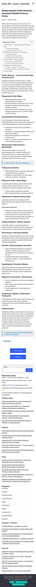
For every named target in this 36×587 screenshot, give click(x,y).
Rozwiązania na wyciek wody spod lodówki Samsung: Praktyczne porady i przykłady (18, 451)
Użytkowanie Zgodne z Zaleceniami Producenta (18, 69)
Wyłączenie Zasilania (12, 54)
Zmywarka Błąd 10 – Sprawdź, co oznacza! (15, 526)
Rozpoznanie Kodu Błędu (13, 48)
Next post (18, 357)
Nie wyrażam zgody (21, 582)
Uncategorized (6, 512)
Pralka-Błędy (7, 341)
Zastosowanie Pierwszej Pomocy (14, 50)
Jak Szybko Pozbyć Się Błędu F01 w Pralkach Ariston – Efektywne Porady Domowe (18, 542)
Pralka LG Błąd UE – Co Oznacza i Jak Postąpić (16, 571)
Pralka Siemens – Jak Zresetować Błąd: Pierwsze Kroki (17, 45)
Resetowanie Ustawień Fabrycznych (15, 57)
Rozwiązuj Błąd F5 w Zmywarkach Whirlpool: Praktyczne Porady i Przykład (15, 441)
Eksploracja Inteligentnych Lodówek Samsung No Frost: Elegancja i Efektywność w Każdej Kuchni (16, 480)
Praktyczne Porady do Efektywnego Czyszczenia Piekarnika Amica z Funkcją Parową (16, 461)
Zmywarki (5, 519)
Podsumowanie (8, 71)
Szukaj (5, 367)
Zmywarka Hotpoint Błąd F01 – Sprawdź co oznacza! (17, 539)
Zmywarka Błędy (7, 515)
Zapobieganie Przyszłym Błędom (13, 65)
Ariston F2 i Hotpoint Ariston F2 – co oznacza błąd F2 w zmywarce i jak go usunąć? (18, 446)
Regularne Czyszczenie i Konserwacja (16, 67)
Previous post (18, 351)
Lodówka (4, 492)
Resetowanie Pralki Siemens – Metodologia (15, 52)
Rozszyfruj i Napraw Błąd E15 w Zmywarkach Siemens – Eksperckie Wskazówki (15, 417)
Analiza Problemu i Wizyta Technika (13, 59)
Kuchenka (5, 488)
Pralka (4, 502)
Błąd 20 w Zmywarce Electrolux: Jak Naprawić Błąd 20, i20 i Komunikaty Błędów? (17, 535)
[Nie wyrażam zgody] (34, 580)
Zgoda (12, 582)
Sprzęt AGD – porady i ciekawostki (15, 4)
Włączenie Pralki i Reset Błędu (14, 56)
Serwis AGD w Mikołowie (9, 207)
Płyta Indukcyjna (7, 498)
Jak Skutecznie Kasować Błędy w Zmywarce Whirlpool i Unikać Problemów (15, 471)
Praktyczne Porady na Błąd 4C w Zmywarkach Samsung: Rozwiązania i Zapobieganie (15, 407)
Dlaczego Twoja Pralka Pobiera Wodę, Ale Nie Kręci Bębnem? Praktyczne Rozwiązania (17, 475)
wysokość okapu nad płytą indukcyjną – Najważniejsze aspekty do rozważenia (13, 466)
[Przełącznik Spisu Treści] (30, 42)
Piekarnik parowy (7, 495)
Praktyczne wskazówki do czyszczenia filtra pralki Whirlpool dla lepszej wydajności (16, 402)
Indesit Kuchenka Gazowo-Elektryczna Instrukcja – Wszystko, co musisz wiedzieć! (17, 421)
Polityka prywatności (18, 584)
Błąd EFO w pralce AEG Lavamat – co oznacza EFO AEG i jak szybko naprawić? (17, 562)
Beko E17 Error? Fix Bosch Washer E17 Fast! (15, 377)
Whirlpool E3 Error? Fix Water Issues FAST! (15, 385)
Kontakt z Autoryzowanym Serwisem (15, 63)
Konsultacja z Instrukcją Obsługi (14, 61)
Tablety (4, 509)
